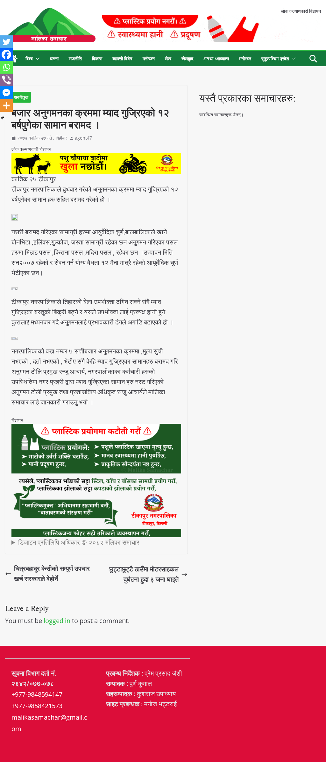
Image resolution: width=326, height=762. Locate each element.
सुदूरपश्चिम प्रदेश (275, 58)
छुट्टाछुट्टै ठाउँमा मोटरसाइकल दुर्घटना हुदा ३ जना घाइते (144, 574)
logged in (57, 620)
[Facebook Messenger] (6, 92)
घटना (54, 58)
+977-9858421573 (36, 705)
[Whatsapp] (6, 67)
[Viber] (6, 80)
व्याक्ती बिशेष (122, 58)
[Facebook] (6, 54)
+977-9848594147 (36, 694)
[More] (6, 105)
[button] (36, 58)
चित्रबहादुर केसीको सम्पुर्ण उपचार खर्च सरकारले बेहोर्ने (52, 573)
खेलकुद (187, 58)
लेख (168, 58)
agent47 (83, 138)
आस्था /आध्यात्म (216, 58)
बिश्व (29, 58)
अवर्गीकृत (21, 97)
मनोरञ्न (149, 58)
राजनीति (75, 58)
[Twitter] (6, 41)
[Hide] (2, 117)
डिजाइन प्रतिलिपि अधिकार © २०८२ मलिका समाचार (78, 542)
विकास (97, 58)
